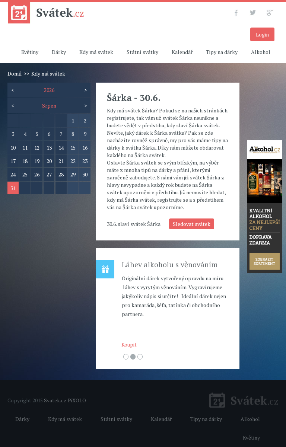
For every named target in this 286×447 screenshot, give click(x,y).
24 (13, 174)
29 (73, 174)
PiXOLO (77, 400)
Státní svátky (142, 51)
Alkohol (260, 51)
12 (36, 147)
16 (85, 147)
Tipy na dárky (222, 51)
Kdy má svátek (96, 51)
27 (49, 174)
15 (73, 147)
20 (49, 161)
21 (61, 161)
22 (73, 161)
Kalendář (182, 51)
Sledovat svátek (191, 223)
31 (13, 188)
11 (25, 147)
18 (25, 161)
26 (36, 174)
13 (49, 147)
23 (85, 161)
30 (85, 174)
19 (36, 161)
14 (61, 147)
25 (25, 174)
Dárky (59, 51)
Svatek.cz (55, 400)
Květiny (29, 51)
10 (13, 147)
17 (13, 161)
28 (61, 174)
